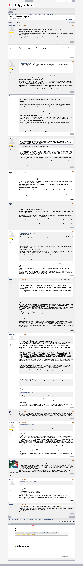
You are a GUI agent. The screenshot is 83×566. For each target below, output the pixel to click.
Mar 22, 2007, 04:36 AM (22, 45)
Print (73, 22)
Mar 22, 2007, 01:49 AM (22, 25)
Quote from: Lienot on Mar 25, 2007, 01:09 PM (28, 424)
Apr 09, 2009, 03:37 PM (22, 460)
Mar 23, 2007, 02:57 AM (22, 203)
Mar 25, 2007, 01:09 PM (22, 411)
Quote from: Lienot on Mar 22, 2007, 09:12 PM (28, 140)
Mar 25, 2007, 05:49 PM (22, 422)
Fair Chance (12, 25)
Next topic (72, 19)
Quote (72, 57)
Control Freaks (12, 460)
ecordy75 (11, 479)
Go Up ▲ (74, 564)
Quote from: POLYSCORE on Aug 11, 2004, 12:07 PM (29, 481)
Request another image (25, 547)
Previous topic (67, 19)
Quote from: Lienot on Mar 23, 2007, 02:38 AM (28, 233)
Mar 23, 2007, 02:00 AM (22, 137)
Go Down (10, 22)
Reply (70, 22)
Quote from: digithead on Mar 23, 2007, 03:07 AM (28, 281)
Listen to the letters (18, 547)
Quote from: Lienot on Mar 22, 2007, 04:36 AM (28, 63)
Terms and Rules (69, 564)
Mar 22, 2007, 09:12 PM (22, 95)
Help (66, 564)
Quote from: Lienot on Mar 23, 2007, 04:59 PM (28, 336)
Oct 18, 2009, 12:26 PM (22, 479)
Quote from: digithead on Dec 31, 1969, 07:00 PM (28, 97)
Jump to (59, 521)
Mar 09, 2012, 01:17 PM (22, 504)
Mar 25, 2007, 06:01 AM (22, 334)
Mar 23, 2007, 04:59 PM (22, 279)
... (17, 22)
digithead (11, 61)
